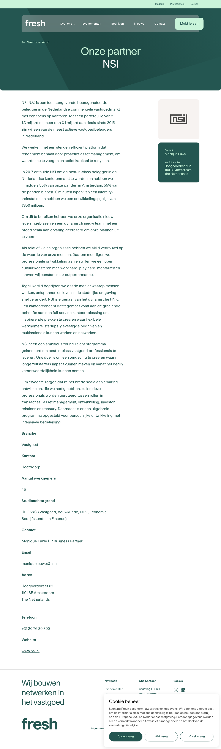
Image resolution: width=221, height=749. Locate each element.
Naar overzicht (36, 42)
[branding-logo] (35, 23)
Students (159, 4)
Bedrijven (117, 23)
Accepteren (126, 736)
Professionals (177, 4)
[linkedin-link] (183, 690)
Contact (160, 23)
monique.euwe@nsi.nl (40, 563)
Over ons (66, 23)
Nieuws (139, 23)
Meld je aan (189, 23)
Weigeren (161, 736)
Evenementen (91, 23)
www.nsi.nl (30, 651)
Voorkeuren (197, 736)
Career (194, 4)
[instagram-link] (176, 690)
